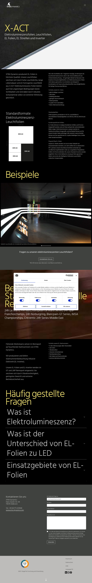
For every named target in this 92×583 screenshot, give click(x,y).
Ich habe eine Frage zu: (52, 496)
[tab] (41, 245)
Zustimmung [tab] (24, 280)
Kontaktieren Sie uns (46, 259)
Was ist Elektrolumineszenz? (41, 417)
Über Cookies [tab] (67, 280)
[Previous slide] (3, 215)
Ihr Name (49, 502)
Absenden (51, 542)
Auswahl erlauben (46, 306)
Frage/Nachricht (51, 515)
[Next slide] (89, 215)
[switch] (38, 300)
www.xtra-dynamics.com (15, 510)
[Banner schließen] (76, 275)
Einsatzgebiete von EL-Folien (45, 470)
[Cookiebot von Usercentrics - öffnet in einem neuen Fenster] (67, 275)
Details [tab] (46, 280)
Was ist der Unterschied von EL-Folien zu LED (41, 443)
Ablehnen (25, 306)
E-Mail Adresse (50, 509)
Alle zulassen (66, 306)
